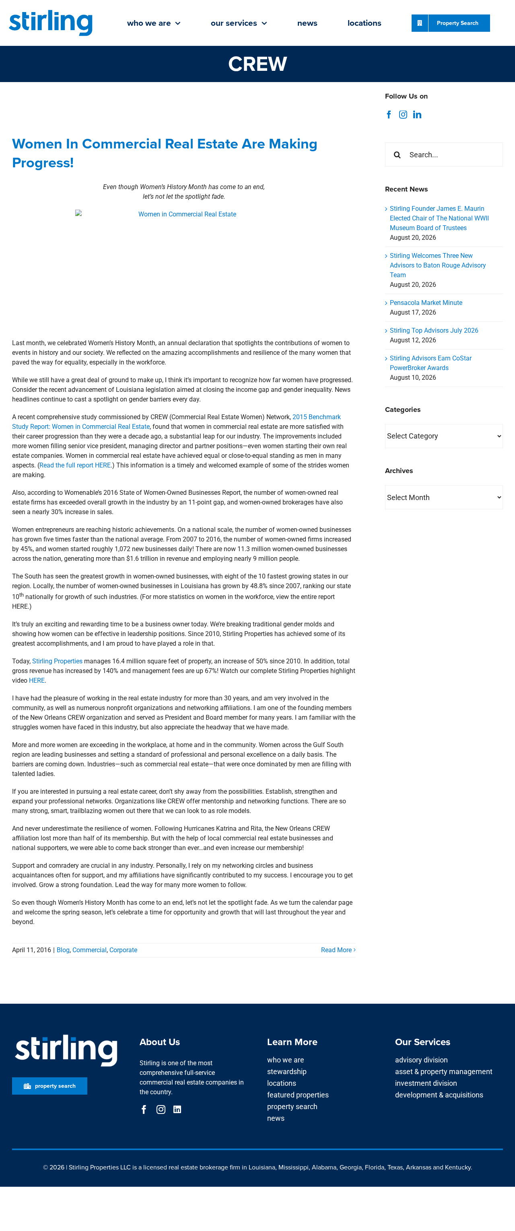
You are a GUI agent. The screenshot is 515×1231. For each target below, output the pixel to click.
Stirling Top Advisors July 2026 (434, 330)
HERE (37, 680)
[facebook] (144, 1109)
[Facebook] (389, 115)
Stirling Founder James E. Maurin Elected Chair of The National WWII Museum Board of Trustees (439, 218)
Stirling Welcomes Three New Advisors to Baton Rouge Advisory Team (438, 265)
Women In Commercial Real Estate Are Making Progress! (164, 153)
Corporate (123, 950)
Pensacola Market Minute (426, 303)
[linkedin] (177, 1109)
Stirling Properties (57, 661)
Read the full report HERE (75, 465)
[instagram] (161, 1109)
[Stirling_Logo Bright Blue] (50, 10)
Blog (63, 950)
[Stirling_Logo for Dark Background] (66, 1035)
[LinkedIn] (417, 115)
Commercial (89, 950)
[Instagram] (403, 115)
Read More (336, 950)
